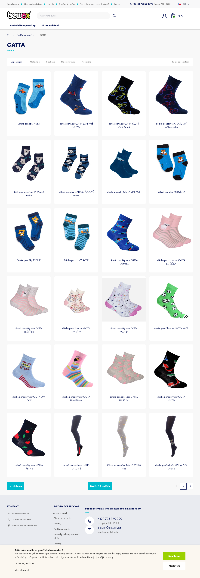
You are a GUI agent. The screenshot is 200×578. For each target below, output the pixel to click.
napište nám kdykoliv (109, 529)
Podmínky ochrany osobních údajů (94, 4)
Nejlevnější (35, 61)
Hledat (114, 15)
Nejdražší (50, 61)
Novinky (50, 4)
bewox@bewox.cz (20, 513)
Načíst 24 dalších (100, 486)
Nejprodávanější (68, 61)
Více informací (22, 570)
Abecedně (86, 61)
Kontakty (117, 4)
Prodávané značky (67, 4)
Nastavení (174, 565)
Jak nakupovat (13, 4)
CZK (185, 4)
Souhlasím (174, 555)
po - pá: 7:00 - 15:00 (110, 521)
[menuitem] (22, 25)
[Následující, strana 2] (183, 486)
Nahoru (17, 486)
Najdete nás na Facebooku (24, 525)
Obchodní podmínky (33, 4)
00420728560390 (21, 519)
